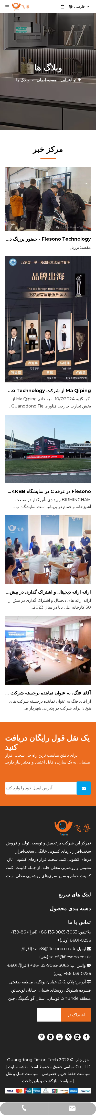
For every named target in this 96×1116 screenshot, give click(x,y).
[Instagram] (50, 1036)
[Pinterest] (41, 1036)
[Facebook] (86, 1036)
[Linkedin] (77, 1036)
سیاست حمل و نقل (22, 1073)
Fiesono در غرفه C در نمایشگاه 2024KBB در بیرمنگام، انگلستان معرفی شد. (48, 491)
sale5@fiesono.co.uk (70, 956)
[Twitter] (68, 1036)
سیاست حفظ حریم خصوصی (66, 1073)
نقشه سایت (18, 1066)
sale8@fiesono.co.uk (54, 948)
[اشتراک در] (84, 788)
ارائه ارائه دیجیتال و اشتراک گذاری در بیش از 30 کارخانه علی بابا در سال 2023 (48, 592)
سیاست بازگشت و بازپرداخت (47, 1080)
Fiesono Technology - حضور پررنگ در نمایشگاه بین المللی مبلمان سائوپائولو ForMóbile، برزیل (48, 239)
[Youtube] (59, 1036)
